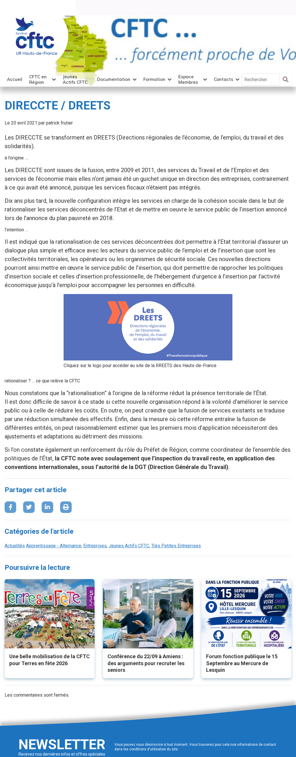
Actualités (15, 545)
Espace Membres (188, 79)
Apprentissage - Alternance (53, 545)
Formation (154, 79)
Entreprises (95, 545)
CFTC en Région (38, 79)
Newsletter (61, 744)
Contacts (223, 79)
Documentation (113, 79)
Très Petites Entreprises (176, 545)
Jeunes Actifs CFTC (75, 79)
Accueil (14, 79)
